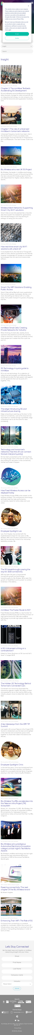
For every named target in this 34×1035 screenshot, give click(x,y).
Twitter (15, 1020)
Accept (17, 34)
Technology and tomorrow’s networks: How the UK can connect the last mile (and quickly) (16, 451)
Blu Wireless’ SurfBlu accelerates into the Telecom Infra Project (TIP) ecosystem (17, 803)
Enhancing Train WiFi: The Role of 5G (16, 921)
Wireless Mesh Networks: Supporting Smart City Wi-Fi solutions (17, 209)
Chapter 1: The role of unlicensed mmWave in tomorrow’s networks (15, 130)
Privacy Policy (17, 1028)
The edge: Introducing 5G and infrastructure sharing (13, 410)
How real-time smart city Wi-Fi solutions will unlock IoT (14, 248)
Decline (17, 38)
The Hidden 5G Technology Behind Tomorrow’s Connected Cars (16, 684)
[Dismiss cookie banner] (28, 6)
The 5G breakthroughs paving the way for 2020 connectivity (15, 570)
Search (31, 51)
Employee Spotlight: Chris (12, 765)
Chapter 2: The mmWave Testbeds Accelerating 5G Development (15, 89)
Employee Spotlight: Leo (11, 531)
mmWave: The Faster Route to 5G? (15, 610)
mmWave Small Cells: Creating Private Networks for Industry (14, 329)
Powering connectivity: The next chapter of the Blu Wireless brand (15, 888)
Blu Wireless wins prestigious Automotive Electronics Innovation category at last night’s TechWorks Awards (16, 847)
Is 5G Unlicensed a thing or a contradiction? (13, 649)
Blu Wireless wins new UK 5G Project (16, 169)
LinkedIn (18, 1020)
